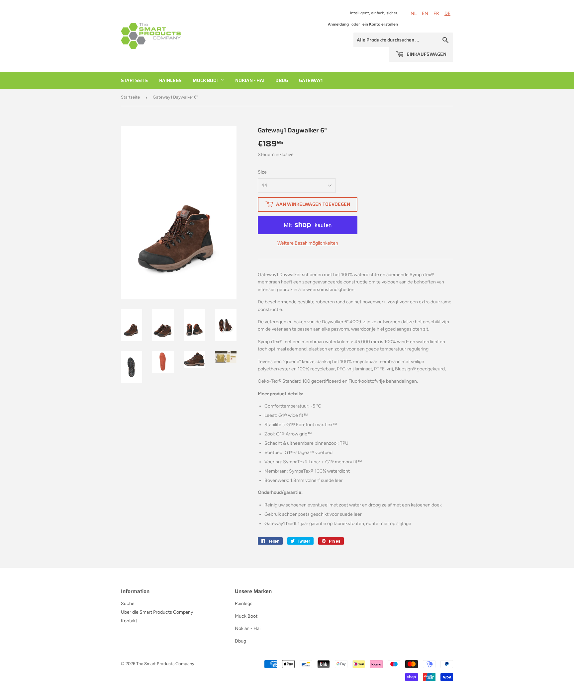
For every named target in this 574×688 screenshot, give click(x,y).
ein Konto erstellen (380, 24)
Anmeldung (338, 24)
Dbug (281, 80)
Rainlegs (170, 80)
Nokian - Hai (249, 80)
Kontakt (129, 621)
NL (414, 13)
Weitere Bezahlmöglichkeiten (307, 243)
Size (262, 172)
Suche (128, 603)
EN (425, 13)
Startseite (134, 80)
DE (447, 13)
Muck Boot (206, 80)
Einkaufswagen (426, 54)
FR (436, 13)
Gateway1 (311, 80)
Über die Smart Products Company (157, 612)
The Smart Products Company (165, 663)
